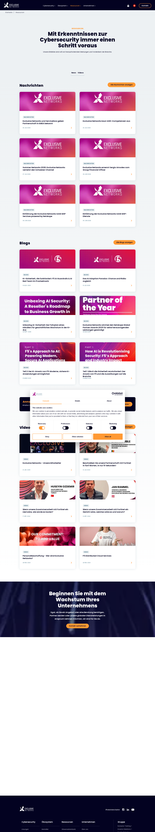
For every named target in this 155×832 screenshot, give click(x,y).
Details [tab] (77, 401)
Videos (81, 72)
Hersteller (45, 829)
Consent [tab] (46, 401)
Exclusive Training (124, 826)
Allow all (108, 437)
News (73, 72)
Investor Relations (124, 829)
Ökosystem (47, 822)
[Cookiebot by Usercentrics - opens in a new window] (113, 393)
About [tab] (109, 401)
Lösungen (25, 829)
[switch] (66, 427)
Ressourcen (20, 12)
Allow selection (77, 437)
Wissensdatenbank (69, 829)
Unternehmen (88, 822)
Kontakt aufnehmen (77, 626)
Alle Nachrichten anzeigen (122, 85)
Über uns (85, 829)
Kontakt (145, 6)
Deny (47, 437)
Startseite (9, 12)
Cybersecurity (28, 822)
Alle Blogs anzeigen (124, 242)
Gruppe (121, 822)
